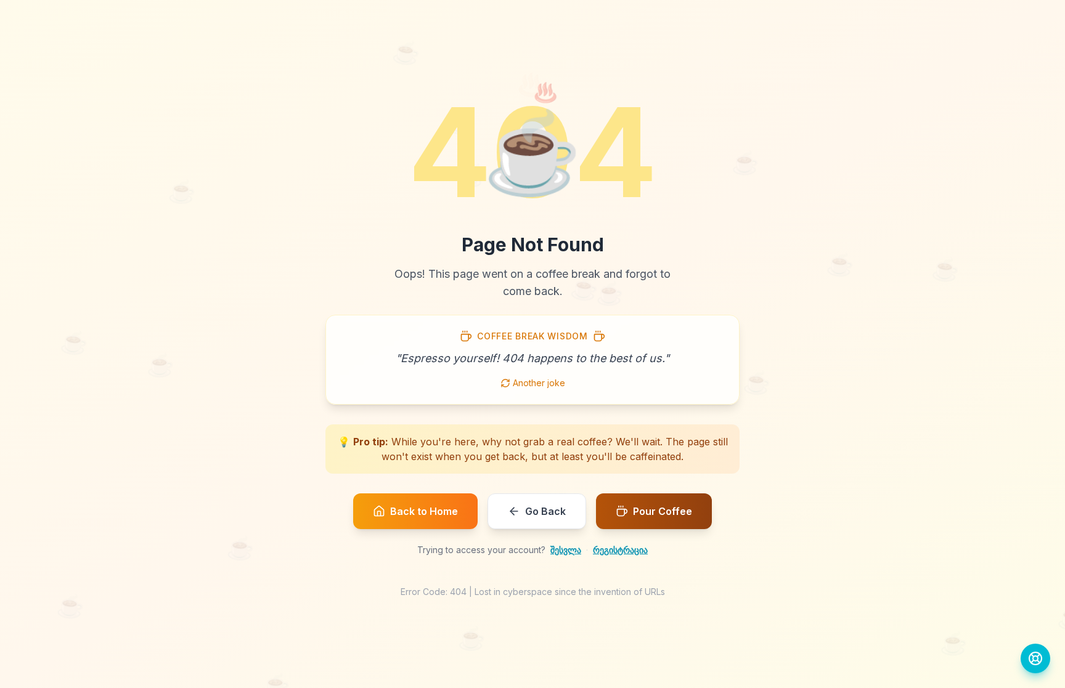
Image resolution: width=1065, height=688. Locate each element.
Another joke (539, 383)
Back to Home (424, 511)
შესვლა (565, 549)
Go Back (545, 511)
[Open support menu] (1035, 658)
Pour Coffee (662, 511)
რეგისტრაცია (620, 549)
